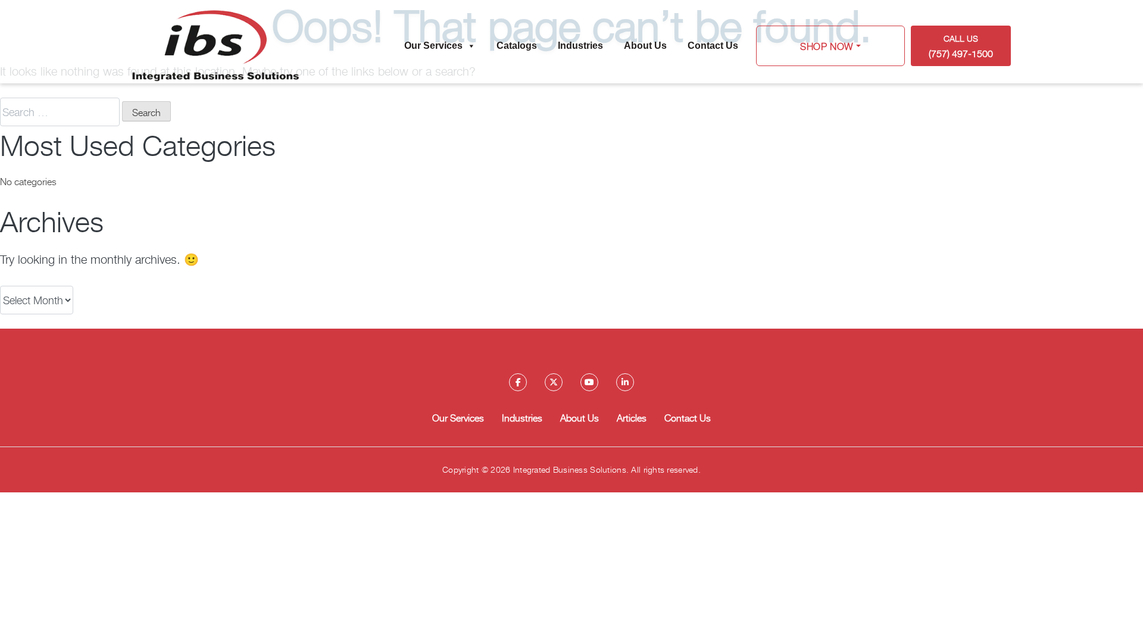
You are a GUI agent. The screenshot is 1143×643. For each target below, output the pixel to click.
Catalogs (516, 45)
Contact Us (713, 45)
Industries (580, 45)
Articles (632, 417)
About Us (645, 45)
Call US (961, 46)
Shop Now (827, 46)
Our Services (433, 45)
